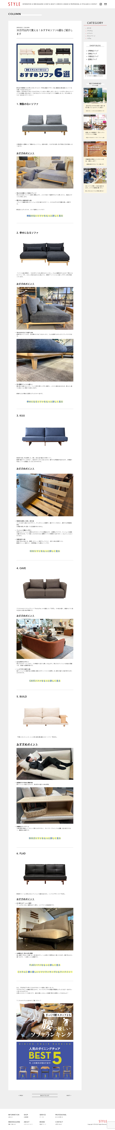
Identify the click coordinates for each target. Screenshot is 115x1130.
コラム (89, 38)
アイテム (90, 30)
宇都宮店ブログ (93, 56)
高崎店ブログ (92, 53)
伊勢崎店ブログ (93, 51)
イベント (90, 33)
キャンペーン (91, 36)
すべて (89, 28)
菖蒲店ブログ (92, 59)
